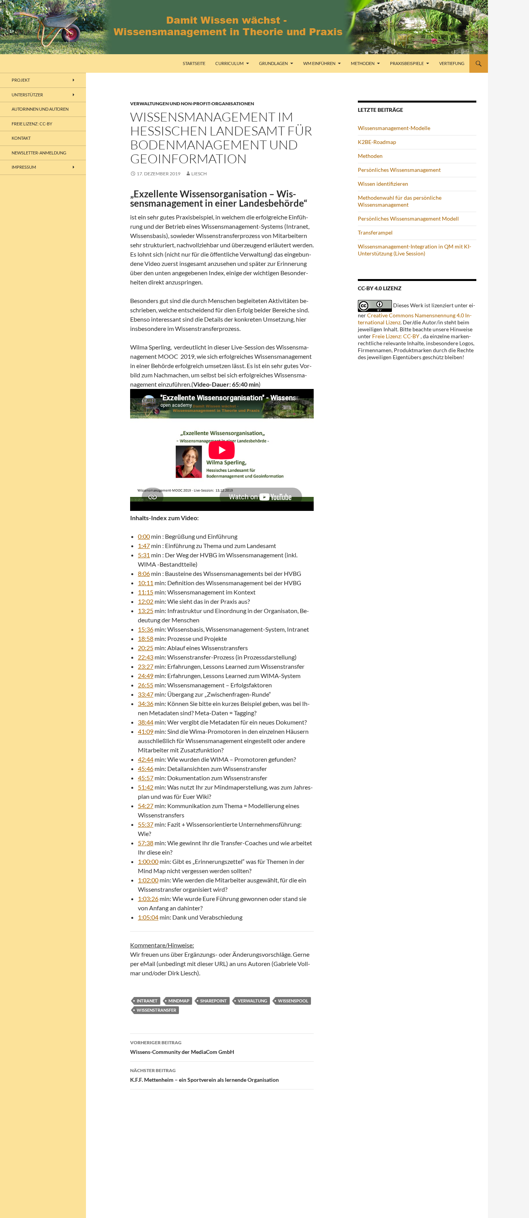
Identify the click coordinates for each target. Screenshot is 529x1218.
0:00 (144, 536)
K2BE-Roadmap (377, 142)
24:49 (145, 675)
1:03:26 (148, 898)
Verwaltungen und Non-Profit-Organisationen (192, 103)
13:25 (145, 610)
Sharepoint (213, 1000)
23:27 (145, 666)
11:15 (145, 592)
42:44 (145, 759)
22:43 (145, 657)
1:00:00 (148, 861)
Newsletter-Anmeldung (39, 152)
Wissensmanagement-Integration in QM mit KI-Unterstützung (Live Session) (414, 250)
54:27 (145, 805)
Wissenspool (293, 1000)
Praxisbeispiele (407, 63)
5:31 (144, 554)
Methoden (362, 63)
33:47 (145, 694)
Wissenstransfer (156, 1009)
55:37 (145, 824)
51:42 (145, 787)
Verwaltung (252, 1000)
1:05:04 (148, 917)
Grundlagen (273, 63)
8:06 (144, 573)
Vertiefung (451, 63)
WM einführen (319, 63)
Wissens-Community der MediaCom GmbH (182, 1047)
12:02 (145, 601)
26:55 (145, 685)
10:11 (145, 582)
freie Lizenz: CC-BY (32, 123)
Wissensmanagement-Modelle (394, 128)
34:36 (145, 703)
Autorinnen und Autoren (40, 108)
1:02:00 (148, 880)
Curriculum (229, 63)
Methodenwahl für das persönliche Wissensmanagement (399, 201)
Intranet (147, 1000)
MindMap (178, 1000)
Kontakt (21, 137)
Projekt (21, 79)
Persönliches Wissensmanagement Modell (408, 218)
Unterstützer (27, 94)
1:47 (144, 545)
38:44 (145, 722)
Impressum (24, 167)
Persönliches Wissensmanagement (399, 169)
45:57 (145, 777)
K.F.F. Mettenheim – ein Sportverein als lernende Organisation (204, 1075)
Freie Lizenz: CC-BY (395, 336)
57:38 (145, 842)
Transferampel (375, 232)
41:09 (145, 731)
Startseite (194, 63)
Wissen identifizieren (383, 183)
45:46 (145, 768)
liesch (199, 173)
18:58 (145, 638)
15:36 (145, 629)
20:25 (145, 647)
